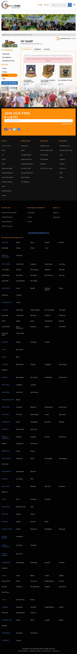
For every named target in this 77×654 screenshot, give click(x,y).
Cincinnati (33, 499)
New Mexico (6, 471)
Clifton (32, 458)
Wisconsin (6, 633)
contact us (55, 651)
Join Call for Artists (46, 168)
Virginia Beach (20, 612)
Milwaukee (19, 633)
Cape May (19, 458)
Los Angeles (5, 269)
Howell (47, 414)
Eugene (18, 521)
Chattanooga (20, 562)
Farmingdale (48, 458)
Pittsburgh (62, 529)
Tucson (32, 248)
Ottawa (18, 514)
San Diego (33, 275)
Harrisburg (33, 529)
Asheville (18, 437)
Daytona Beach (35, 310)
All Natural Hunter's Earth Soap (48, 81)
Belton (32, 575)
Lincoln (18, 451)
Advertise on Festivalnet (9, 212)
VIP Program (44, 155)
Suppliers (62, 159)
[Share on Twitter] (9, 88)
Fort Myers (62, 310)
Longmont (5, 295)
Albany (18, 486)
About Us (56, 207)
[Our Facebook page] (5, 129)
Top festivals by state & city (12, 237)
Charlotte (33, 437)
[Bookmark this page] (18, 129)
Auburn (18, 620)
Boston (18, 400)
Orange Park (48, 321)
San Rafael (5, 281)
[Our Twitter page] (14, 129)
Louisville (33, 385)
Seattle (61, 620)
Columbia (19, 545)
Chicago (32, 364)
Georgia (5, 342)
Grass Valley (48, 264)
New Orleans (34, 392)
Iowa (4, 349)
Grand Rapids (34, 414)
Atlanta (18, 342)
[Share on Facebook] (7, 88)
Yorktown (33, 612)
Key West (33, 315)
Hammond (19, 392)
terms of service (23, 651)
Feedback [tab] (37, 49)
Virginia (5, 607)
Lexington (19, 385)
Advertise (43, 164)
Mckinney (19, 586)
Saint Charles (63, 364)
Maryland (6, 407)
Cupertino (33, 264)
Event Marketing (7, 221)
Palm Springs (34, 269)
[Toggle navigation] (74, 4)
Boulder (32, 288)
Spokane (4, 625)
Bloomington (20, 364)
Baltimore (33, 407)
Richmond (5, 612)
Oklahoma (6, 507)
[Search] (70, 5)
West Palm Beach (5, 334)
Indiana (5, 377)
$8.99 (26, 84)
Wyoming (5, 640)
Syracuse (4, 492)
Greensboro (62, 437)
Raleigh (4, 443)
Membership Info (65, 146)
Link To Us (63, 168)
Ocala (32, 321)
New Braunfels (34, 586)
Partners (62, 164)
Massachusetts (7, 400)
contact (65, 59)
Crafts (4, 159)
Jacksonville (19, 315)
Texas (4, 575)
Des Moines (19, 349)
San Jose (62, 275)
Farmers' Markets (7, 182)
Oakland (18, 269)
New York (5, 486)
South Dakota (5, 554)
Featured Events (6, 191)
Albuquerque (20, 471)
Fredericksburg (49, 581)
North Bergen (63, 458)
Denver (61, 288)
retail (23, 150)
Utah (4, 599)
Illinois (5, 364)
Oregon (5, 521)
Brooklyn (33, 486)
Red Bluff (47, 269)
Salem (46, 521)
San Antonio (62, 586)
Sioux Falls (19, 554)
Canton (47, 575)
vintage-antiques (26, 155)
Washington (7, 620)
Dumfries (33, 607)
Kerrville (4, 586)
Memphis (62, 562)
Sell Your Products (7, 226)
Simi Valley (33, 281)
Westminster (63, 407)
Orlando (61, 321)
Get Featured (44, 159)
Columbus (48, 499)
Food (3, 164)
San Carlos (19, 275)
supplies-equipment (27, 164)
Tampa (47, 326)
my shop (5, 75)
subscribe (66, 124)
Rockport (47, 586)
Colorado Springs (47, 289)
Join (61, 155)
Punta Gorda (5, 326)
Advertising (56, 217)
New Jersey (6, 458)
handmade (5, 54)
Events (4, 141)
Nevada (5, 479)
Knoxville (47, 562)
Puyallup (47, 620)
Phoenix (47, 242)
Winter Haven (20, 333)
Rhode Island (4, 537)
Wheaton (4, 370)
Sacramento (5, 275)
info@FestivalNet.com (38, 232)
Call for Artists (6, 146)
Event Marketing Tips (46, 150)
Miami (4, 321)
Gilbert (18, 242)
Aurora (18, 288)
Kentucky (5, 385)
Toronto (32, 514)
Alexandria (19, 607)
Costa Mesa (19, 264)
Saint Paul (48, 422)
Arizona (5, 242)
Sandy (32, 599)
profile (4, 68)
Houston (61, 581)
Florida (5, 310)
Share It (3, 88)
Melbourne (62, 315)
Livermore (62, 264)
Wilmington (33, 443)
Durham (47, 437)
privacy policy (46, 651)
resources (63, 141)
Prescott (61, 242)
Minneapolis (34, 422)
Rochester (62, 486)
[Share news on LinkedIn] (14, 88)
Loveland (19, 295)
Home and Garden (7, 177)
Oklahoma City (20, 507)
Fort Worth (33, 581)
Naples (18, 321)
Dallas (18, 581)
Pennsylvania (7, 529)
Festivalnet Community (36, 207)
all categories (6, 57)
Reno (32, 479)
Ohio (4, 499)
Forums (30, 217)
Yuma (46, 248)
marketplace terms (35, 651)
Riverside (61, 269)
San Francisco (49, 275)
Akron (18, 499)
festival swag (25, 177)
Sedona (18, 248)
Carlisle (18, 529)
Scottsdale (5, 248)
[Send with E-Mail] (16, 88)
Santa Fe (33, 471)
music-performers (26, 159)
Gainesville (5, 315)
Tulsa (31, 507)
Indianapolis (48, 377)
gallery (4, 72)
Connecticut (7, 302)
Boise (17, 357)
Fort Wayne (34, 377)
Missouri (5, 429)
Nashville (4, 568)
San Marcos (5, 592)
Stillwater (62, 422)
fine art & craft (26, 168)
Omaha (32, 451)
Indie (3, 186)
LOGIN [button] (40, 5)
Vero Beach (62, 326)
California (6, 264)
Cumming (33, 342)
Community (31, 212)
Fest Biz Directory (7, 217)
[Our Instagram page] (10, 129)
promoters (44, 141)
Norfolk (61, 607)
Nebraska (5, 451)
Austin (18, 575)
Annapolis (19, 407)
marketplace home (8, 61)
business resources (27, 173)
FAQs (61, 177)
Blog (61, 173)
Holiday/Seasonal (7, 173)
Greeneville (33, 562)
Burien (32, 620)
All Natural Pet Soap (65, 80)
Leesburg (47, 315)
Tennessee (6, 562)
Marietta (47, 342)
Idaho (4, 357)
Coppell (61, 575)
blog (3, 78)
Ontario (5, 514)
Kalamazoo (62, 414)
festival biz (6, 207)
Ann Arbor (19, 414)
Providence (19, 536)
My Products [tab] (26, 49)
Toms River (5, 464)
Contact (30, 221)
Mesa (32, 242)
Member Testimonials (66, 150)
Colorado (6, 288)
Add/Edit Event (44, 146)
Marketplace (25, 141)
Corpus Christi (6, 581)
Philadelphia (48, 529)
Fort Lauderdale (49, 310)
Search (4, 195)
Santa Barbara (20, 281)
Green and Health (7, 168)
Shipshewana (63, 377)
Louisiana (6, 392)
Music (3, 150)
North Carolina (5, 437)
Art (3, 155)
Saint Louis (33, 429)
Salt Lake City (20, 599)
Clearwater (19, 310)
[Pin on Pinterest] (12, 88)
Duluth (18, 422)
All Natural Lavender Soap (28, 81)
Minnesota (6, 422)
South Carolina (5, 546)
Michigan (5, 414)
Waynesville (19, 443)
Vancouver (19, 255)
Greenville (33, 545)
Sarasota (33, 326)
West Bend (33, 633)
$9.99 (43, 84)
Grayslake (48, 364)
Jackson (18, 640)
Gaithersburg (49, 407)
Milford (18, 302)
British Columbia (5, 256)
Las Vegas (19, 479)
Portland (32, 521)
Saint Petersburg (19, 327)
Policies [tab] (47, 49)
